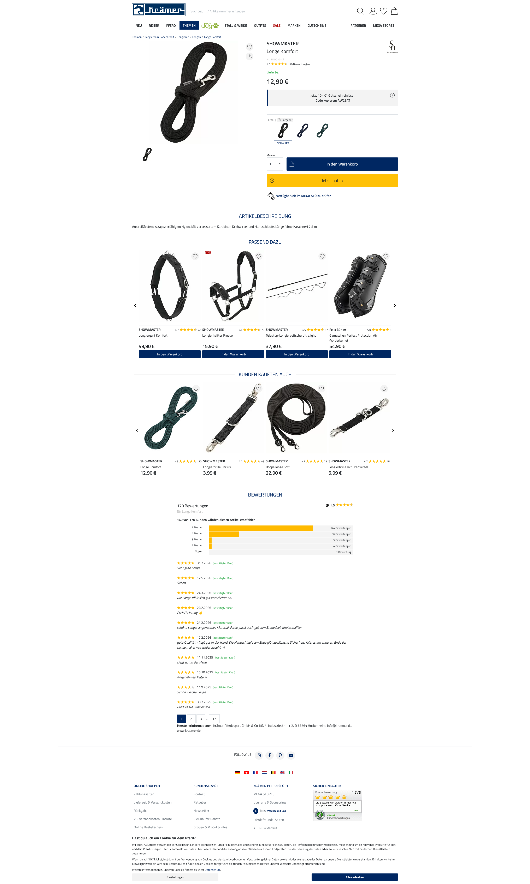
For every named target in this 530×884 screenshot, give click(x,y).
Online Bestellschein (148, 827)
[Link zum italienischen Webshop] (292, 772)
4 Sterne (197, 533)
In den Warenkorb (169, 354)
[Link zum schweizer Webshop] (247, 772)
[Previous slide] (135, 92)
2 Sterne (197, 545)
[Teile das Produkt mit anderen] (249, 56)
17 (214, 718)
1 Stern (197, 551)
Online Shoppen (147, 785)
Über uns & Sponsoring (269, 802)
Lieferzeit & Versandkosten (153, 802)
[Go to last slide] (135, 306)
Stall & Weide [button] (236, 25)
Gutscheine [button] (317, 25)
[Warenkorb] (394, 10)
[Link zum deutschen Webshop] (238, 772)
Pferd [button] (171, 25)
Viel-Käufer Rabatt (207, 818)
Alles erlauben (355, 877)
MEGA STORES (383, 25)
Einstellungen (175, 877)
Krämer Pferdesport (270, 785)
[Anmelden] (373, 10)
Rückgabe (140, 810)
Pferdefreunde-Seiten (268, 819)
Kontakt (199, 794)
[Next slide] (251, 92)
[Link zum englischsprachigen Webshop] (283, 772)
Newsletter (201, 810)
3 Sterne (197, 539)
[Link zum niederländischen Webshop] (265, 772)
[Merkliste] (383, 10)
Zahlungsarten (144, 794)
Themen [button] (189, 25)
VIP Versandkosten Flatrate (153, 818)
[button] (210, 25)
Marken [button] (294, 25)
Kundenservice (206, 785)
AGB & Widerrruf (265, 827)
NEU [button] (139, 25)
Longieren (183, 37)
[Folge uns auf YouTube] (291, 755)
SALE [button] (277, 25)
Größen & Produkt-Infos (210, 827)
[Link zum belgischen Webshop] (274, 772)
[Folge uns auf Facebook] (269, 755)
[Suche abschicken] (361, 11)
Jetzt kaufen (332, 180)
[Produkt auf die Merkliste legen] (249, 47)
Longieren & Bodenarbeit (159, 37)
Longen (196, 37)
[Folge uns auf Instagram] (259, 755)
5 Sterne (197, 527)
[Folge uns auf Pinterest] (280, 755)
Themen (137, 37)
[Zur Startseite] (159, 9)
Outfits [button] (260, 25)
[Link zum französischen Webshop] (256, 772)
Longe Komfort (212, 37)
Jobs (270, 810)
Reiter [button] (154, 25)
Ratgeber (287, 120)
